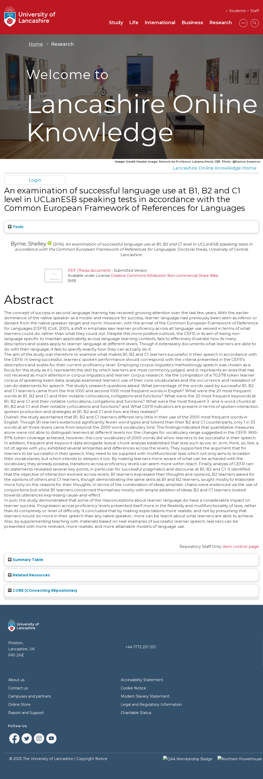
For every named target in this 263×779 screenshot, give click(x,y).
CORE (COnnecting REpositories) (44, 590)
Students (237, 10)
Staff (254, 10)
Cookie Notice (133, 688)
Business (192, 22)
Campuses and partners (29, 696)
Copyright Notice (92, 758)
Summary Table (27, 559)
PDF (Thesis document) (89, 270)
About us (16, 680)
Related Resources (31, 575)
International (160, 22)
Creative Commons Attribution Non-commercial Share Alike (164, 275)
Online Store (19, 704)
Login (35, 180)
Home (36, 44)
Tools (17, 226)
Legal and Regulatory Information (151, 704)
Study (116, 22)
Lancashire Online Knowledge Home (214, 168)
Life (133, 22)
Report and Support (26, 712)
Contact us (18, 688)
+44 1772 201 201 (140, 647)
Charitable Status (136, 712)
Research (220, 22)
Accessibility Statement (142, 680)
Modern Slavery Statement (145, 696)
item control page (241, 546)
